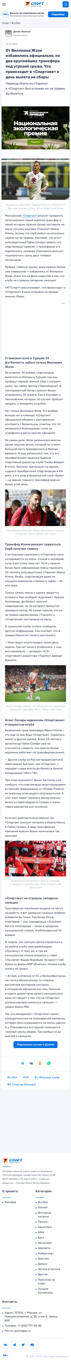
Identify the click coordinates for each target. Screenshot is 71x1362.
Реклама (10, 1202)
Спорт (5, 23)
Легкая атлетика (49, 1269)
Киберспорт (46, 1253)
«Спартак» (29, 215)
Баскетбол (45, 1227)
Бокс (41, 1237)
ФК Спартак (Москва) (21, 1084)
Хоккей (43, 1207)
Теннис (43, 1221)
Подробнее (58, 14)
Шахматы (44, 1248)
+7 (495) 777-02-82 (29, 1325)
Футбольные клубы (47, 1077)
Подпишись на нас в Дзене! (35, 1044)
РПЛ (26, 1077)
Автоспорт (45, 1242)
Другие (43, 1274)
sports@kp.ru (22, 1330)
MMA (41, 1232)
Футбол (16, 23)
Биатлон (43, 1258)
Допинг (43, 1264)
